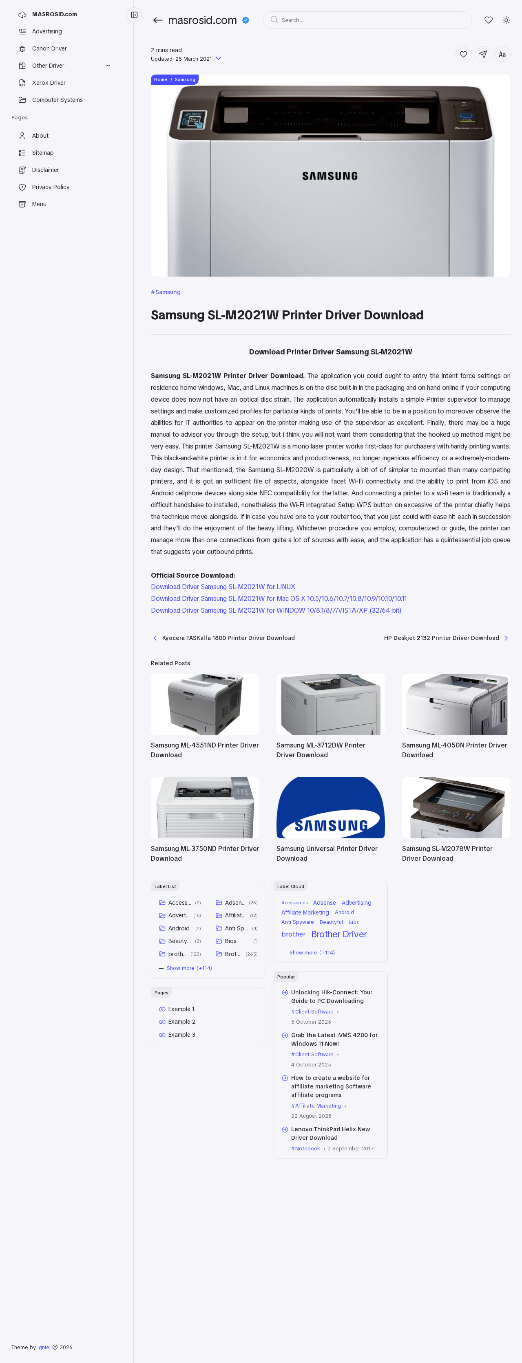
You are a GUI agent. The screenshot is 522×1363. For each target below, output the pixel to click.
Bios (231, 941)
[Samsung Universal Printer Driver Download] (330, 836)
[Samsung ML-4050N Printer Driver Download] (456, 732)
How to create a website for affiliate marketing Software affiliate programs (331, 1086)
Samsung (168, 292)
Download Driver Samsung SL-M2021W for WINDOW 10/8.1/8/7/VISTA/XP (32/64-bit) (276, 610)
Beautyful (180, 941)
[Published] (218, 58)
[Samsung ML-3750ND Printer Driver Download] (205, 836)
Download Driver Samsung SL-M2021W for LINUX (223, 587)
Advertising (179, 915)
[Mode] (506, 20)
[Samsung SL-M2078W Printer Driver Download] (456, 836)
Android (179, 928)
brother (178, 954)
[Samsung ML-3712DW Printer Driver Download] (330, 732)
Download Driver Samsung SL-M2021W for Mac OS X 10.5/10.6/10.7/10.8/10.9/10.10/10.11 (279, 598)
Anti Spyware (237, 928)
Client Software (314, 1011)
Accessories (180, 902)
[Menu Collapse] (134, 14)
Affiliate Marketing (236, 915)
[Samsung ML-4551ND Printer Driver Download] (205, 732)
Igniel (44, 1347)
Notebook (307, 1148)
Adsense (235, 902)
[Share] (483, 54)
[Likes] (489, 20)
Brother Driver (234, 954)
